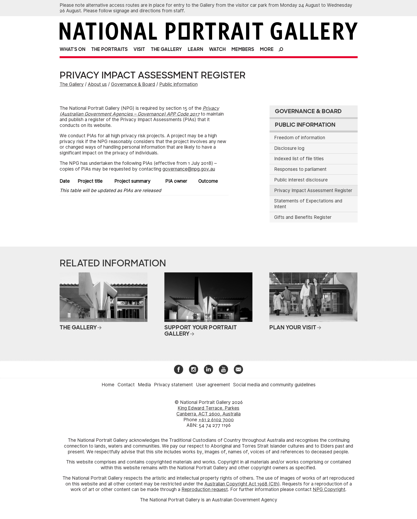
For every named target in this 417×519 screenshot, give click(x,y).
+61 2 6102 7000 (216, 419)
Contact (126, 385)
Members (242, 49)
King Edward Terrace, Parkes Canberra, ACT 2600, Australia (208, 411)
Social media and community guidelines (274, 385)
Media (144, 385)
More (267, 49)
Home (108, 385)
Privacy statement (173, 385)
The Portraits (109, 49)
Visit (139, 49)
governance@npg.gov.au (188, 169)
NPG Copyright (329, 489)
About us (97, 84)
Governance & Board (133, 84)
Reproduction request (204, 489)
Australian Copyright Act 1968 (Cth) (242, 484)
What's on (72, 49)
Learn (195, 49)
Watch (217, 49)
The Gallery (166, 49)
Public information (178, 84)
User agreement (213, 385)
